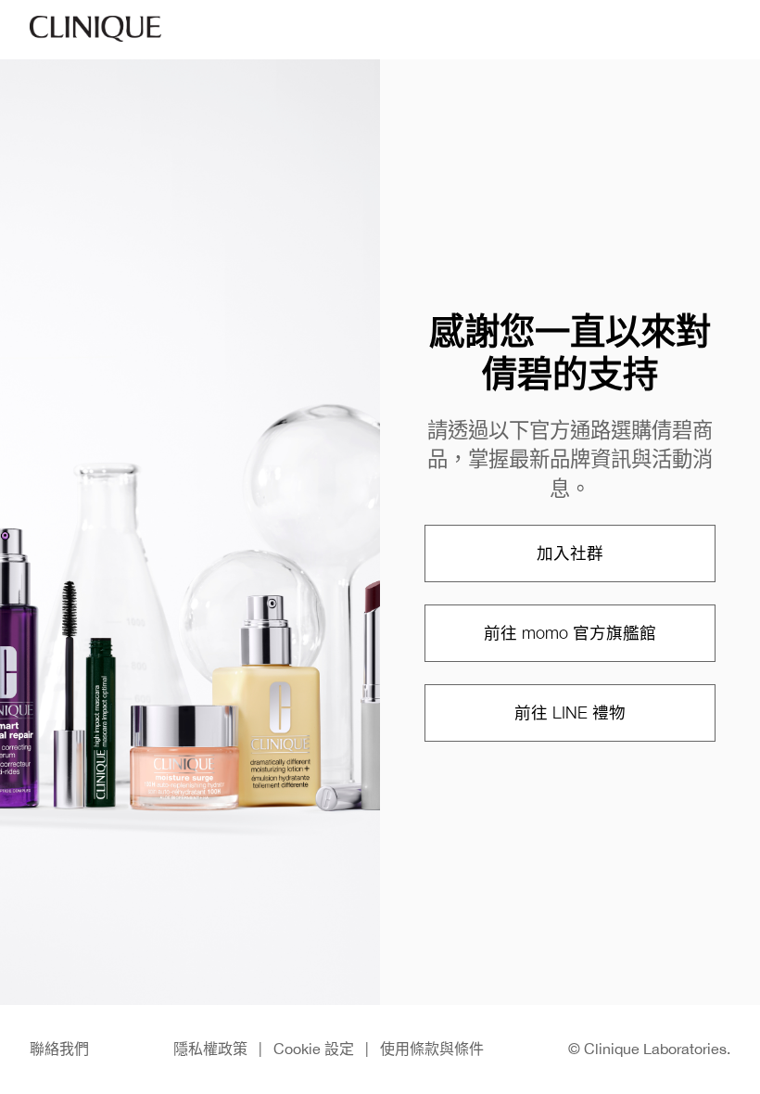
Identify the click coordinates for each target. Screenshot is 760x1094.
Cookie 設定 (313, 1048)
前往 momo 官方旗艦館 (570, 632)
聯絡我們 (59, 1048)
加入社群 (570, 553)
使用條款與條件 (432, 1048)
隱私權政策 (210, 1048)
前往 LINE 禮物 (570, 712)
